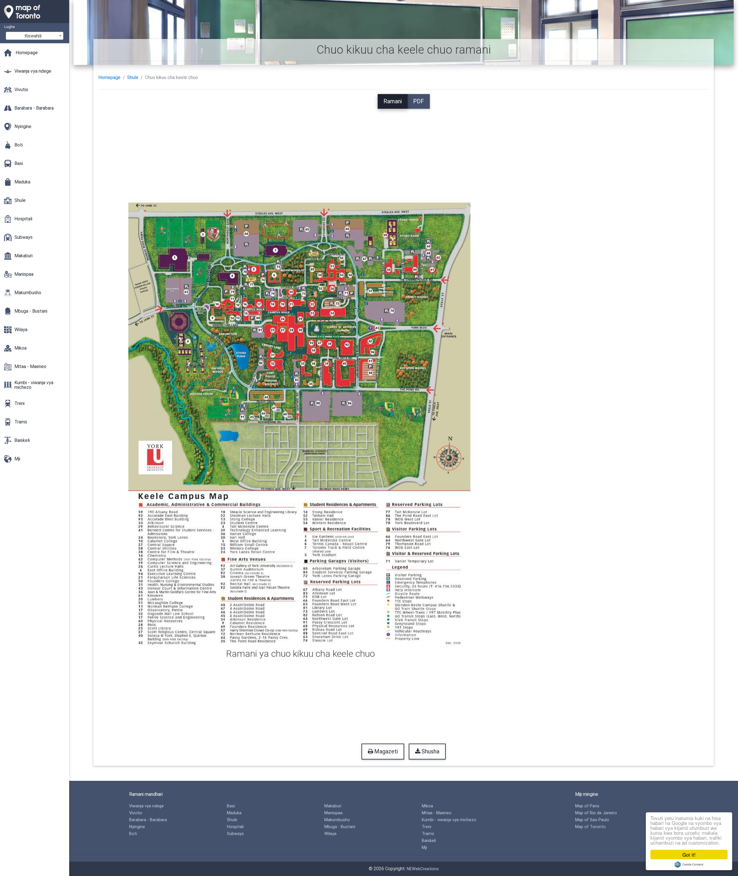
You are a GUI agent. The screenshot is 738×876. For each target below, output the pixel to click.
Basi (231, 806)
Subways (235, 833)
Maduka (234, 813)
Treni (426, 826)
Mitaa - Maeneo (436, 813)
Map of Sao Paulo (592, 819)
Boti (133, 833)
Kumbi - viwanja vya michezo (449, 819)
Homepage (109, 77)
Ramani (392, 101)
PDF (418, 101)
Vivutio (135, 813)
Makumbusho (337, 819)
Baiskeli (429, 840)
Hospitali (235, 826)
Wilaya (330, 833)
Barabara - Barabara (148, 819)
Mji (424, 847)
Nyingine (137, 826)
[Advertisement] (404, 149)
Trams (428, 833)
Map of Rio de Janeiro (596, 813)
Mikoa (427, 806)
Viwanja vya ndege (146, 806)
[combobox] (34, 36)
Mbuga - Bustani (339, 826)
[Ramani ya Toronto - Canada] (34, 20)
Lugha (9, 27)
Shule (132, 77)
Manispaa (333, 813)
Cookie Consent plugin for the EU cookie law (689, 864)
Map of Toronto (590, 826)
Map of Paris (587, 806)
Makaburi (332, 806)
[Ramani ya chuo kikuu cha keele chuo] (300, 421)
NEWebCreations (423, 868)
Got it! (689, 854)
